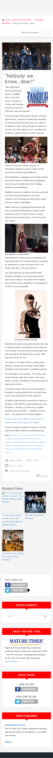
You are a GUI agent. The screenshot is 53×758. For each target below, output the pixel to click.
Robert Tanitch (22, 445)
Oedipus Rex (25, 442)
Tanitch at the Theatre (31, 449)
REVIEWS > (28, 20)
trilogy (8, 452)
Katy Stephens (34, 439)
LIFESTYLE (16, 20)
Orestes (43, 442)
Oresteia (35, 442)
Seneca (18, 449)
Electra (35, 435)
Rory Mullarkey (37, 445)
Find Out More (11, 661)
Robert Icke (10, 445)
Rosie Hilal (9, 449)
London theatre (12, 442)
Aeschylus (14, 435)
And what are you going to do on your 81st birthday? (12, 556)
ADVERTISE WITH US (15, 725)
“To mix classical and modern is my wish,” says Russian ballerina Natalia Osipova (12, 520)
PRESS (8, 742)
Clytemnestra (26, 435)
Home (7, 20)
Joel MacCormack (20, 439)
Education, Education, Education (34, 516)
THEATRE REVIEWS (19, 471)
